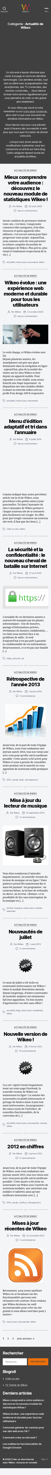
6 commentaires (27, 1158)
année (15, 779)
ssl (22, 658)
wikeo (41, 262)
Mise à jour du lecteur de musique (25, 803)
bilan (21, 779)
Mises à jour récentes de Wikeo (26, 1226)
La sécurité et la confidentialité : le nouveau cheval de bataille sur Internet (25, 557)
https (9, 658)
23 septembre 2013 (35, 813)
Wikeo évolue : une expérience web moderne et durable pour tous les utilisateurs (25, 294)
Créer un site (12, 1378)
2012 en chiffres (25, 1147)
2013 (9, 779)
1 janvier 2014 (35, 691)
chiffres (23, 1202)
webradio (11, 911)
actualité (11, 262)
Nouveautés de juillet (25, 934)
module (38, 908)
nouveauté (32, 262)
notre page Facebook (35, 111)
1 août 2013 (35, 944)
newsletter (38, 1010)
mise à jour (21, 262)
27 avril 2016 (35, 573)
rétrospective (31, 779)
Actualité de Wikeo (25, 170)
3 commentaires (27, 817)
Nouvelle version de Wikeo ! (25, 1037)
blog (18, 1010)
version (43, 1123)
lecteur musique (14, 908)
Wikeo (19, 206)
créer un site (13, 529)
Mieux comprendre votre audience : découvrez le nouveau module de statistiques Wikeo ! (25, 188)
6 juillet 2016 (35, 439)
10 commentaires (27, 1051)
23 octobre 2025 (35, 312)
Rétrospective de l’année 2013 (25, 681)
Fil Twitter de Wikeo (16, 1385)
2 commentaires (27, 696)
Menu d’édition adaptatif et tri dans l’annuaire (25, 426)
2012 (9, 1202)
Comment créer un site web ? (20, 1437)
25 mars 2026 (35, 206)
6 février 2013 (35, 1046)
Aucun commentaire (27, 210)
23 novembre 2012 (35, 1235)
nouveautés (33, 1123)
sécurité (16, 658)
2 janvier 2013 (35, 1153)
